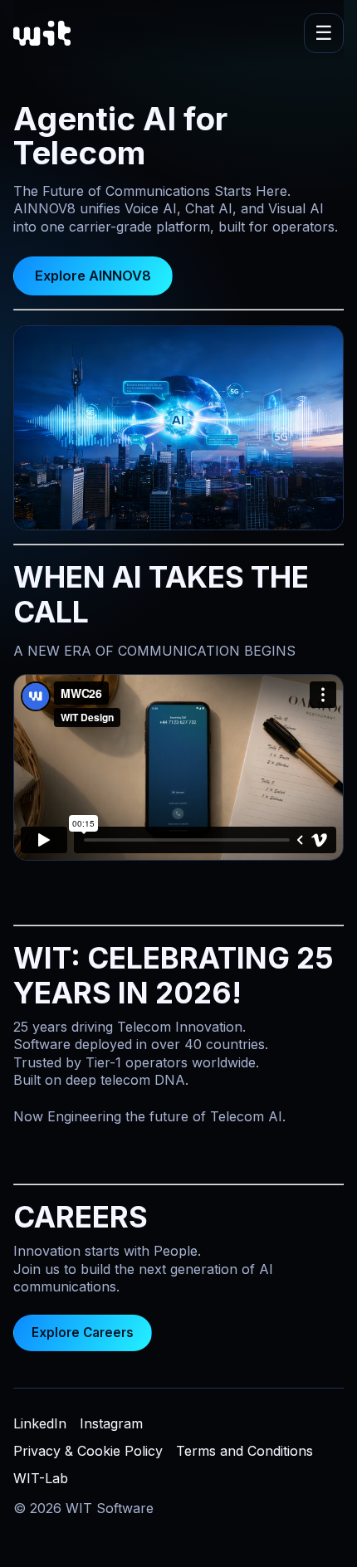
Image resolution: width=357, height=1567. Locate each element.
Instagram (111, 1423)
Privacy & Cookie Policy (88, 1451)
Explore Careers (83, 1332)
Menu (324, 33)
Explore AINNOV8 (93, 275)
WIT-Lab (40, 1478)
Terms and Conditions (244, 1451)
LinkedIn (39, 1423)
